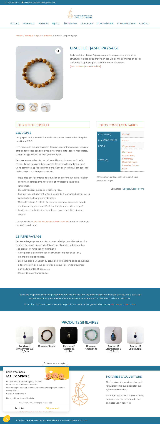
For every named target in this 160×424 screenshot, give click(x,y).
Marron (126, 134)
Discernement (129, 162)
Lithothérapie (105, 23)
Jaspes (126, 188)
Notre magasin (126, 23)
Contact (144, 23)
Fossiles (43, 23)
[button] (58, 51)
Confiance (127, 158)
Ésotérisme (70, 23)
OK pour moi (52, 408)
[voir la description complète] (85, 66)
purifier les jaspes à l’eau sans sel (51, 221)
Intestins (126, 165)
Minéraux (29, 23)
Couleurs (87, 23)
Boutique (29, 35)
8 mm (125, 140)
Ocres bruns (137, 188)
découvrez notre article (123, 304)
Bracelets (47, 35)
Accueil (14, 23)
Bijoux (56, 23)
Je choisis (19, 408)
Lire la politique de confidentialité (20, 398)
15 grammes (128, 146)
